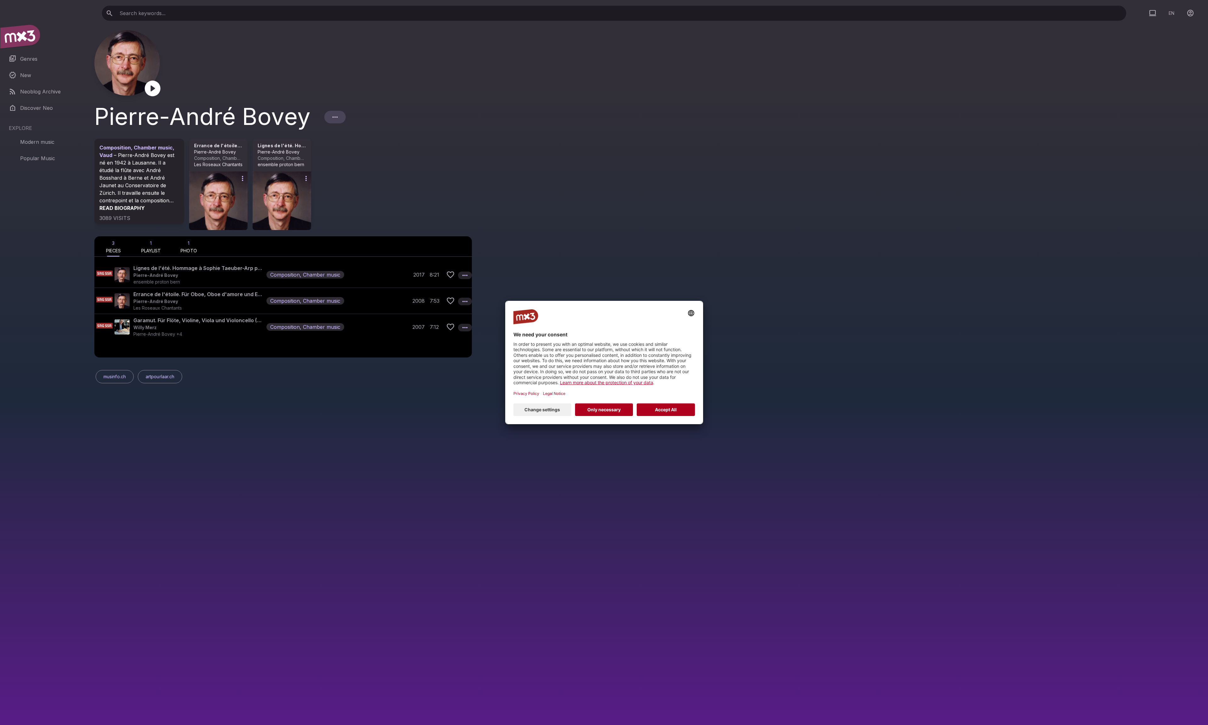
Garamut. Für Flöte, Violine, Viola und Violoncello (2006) (198, 320)
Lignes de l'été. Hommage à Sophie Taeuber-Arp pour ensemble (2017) (198, 268)
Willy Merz (145, 327)
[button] (283, 275)
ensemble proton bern (281, 164)
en (1171, 13)
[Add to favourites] (450, 275)
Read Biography (122, 208)
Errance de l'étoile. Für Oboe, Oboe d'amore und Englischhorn (198, 294)
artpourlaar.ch (160, 376)
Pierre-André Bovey (215, 152)
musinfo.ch (114, 376)
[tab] (113, 246)
